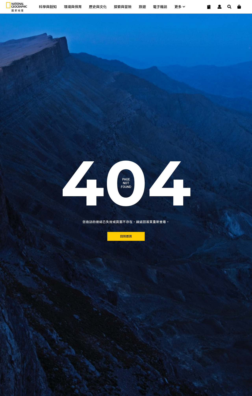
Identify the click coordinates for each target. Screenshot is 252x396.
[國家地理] (16, 11)
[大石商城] (239, 7)
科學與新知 (48, 7)
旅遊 (142, 7)
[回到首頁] (126, 236)
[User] (219, 7)
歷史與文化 (98, 7)
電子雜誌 (160, 7)
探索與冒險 (123, 7)
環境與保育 (73, 7)
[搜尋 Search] (229, 7)
